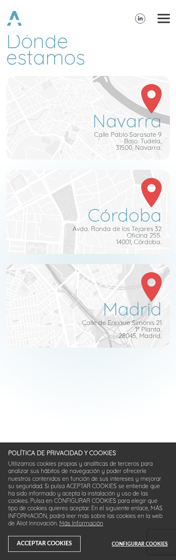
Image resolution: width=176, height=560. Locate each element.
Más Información (81, 524)
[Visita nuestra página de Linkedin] (140, 18)
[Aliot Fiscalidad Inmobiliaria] (14, 18)
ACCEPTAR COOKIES (44, 544)
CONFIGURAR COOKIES (140, 544)
